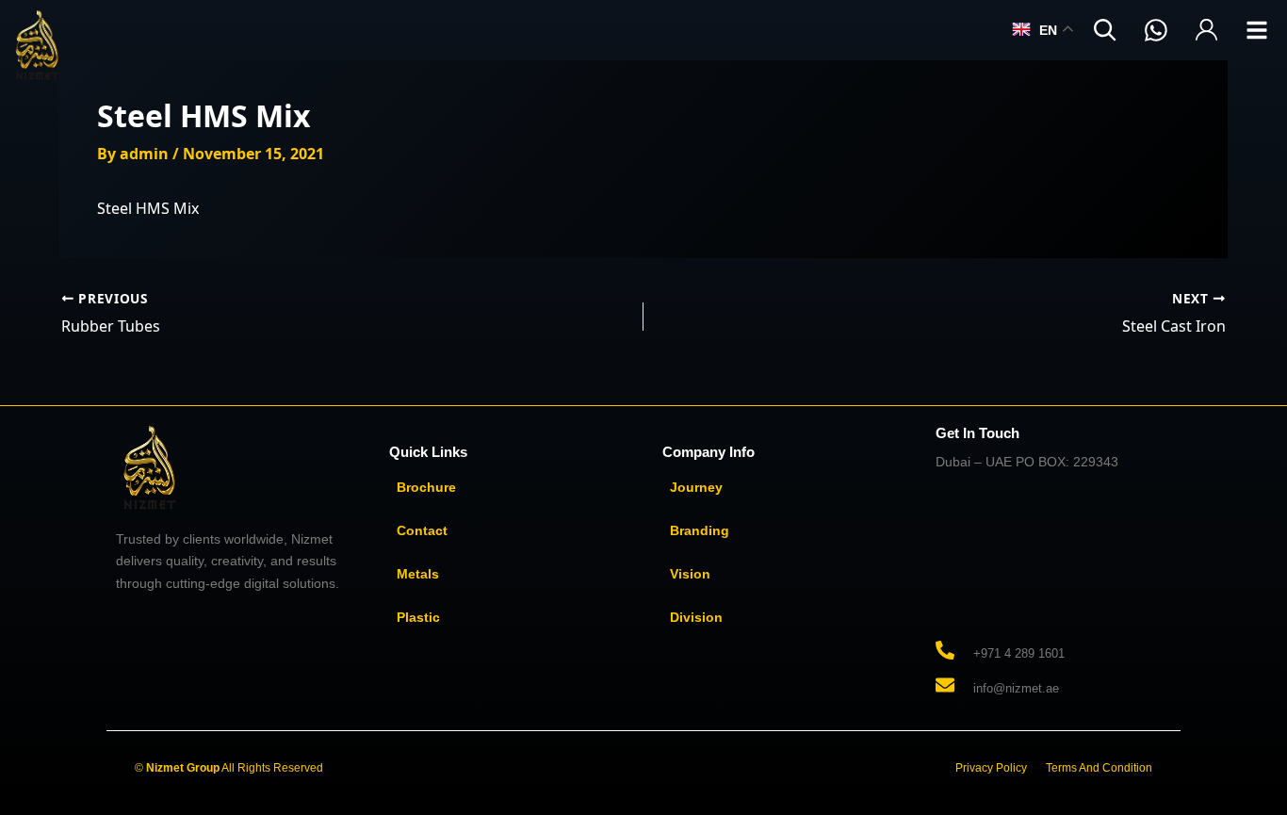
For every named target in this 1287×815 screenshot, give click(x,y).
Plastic (418, 617)
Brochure (426, 487)
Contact (422, 530)
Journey (696, 487)
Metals (418, 573)
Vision (690, 573)
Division (696, 617)
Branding (699, 530)
